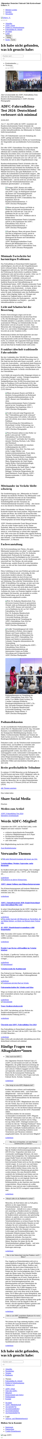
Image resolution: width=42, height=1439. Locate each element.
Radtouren (9, 1375)
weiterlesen (9, 1081)
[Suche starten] (3, 58)
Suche (7, 40)
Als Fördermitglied (12, 1411)
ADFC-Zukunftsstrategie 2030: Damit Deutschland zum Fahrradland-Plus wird (20, 904)
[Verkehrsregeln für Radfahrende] (6, 964)
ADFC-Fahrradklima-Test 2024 (12, 814)
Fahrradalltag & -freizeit (13, 29)
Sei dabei (8, 31)
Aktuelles (8, 23)
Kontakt (8, 1399)
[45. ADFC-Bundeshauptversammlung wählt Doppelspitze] (21, 923)
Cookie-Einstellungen (13, 1431)
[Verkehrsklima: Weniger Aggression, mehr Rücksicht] (19, 859)
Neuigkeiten (9, 1371)
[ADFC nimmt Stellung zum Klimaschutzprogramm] (14, 880)
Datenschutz (9, 1429)
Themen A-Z (10, 1385)
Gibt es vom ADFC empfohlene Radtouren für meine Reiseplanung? (23, 1316)
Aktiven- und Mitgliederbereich (16, 1419)
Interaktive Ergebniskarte (10, 816)
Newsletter (9, 14)
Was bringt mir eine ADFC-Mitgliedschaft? (19, 1085)
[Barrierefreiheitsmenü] (2, 20)
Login (7, 33)
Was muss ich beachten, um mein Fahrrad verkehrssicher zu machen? (23, 1142)
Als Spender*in (10, 1407)
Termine (8, 1373)
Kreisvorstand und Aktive (14, 1395)
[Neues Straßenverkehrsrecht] (6, 1002)
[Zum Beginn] (2, 1437)
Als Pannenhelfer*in (12, 1413)
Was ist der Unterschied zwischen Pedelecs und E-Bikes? (23, 1256)
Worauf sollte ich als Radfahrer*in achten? (19, 1198)
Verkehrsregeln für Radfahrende (13, 969)
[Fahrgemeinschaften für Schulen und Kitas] (15, 983)
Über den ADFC (11, 1391)
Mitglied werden (11, 10)
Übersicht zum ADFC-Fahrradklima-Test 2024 (19, 1025)
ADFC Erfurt (10, 25)
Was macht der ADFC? (13, 1056)
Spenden (8, 12)
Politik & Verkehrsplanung (14, 27)
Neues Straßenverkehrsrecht (12, 1006)
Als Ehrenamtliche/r (12, 1409)
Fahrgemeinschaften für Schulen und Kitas (17, 987)
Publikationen (10, 1397)
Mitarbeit (8, 1393)
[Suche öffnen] (4, 20)
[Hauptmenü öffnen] (6, 20)
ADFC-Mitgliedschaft (13, 1405)
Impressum (9, 1427)
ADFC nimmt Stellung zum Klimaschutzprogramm (20, 884)
